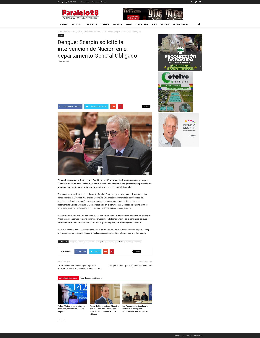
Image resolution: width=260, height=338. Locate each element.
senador (137, 242)
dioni (81, 242)
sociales (64, 24)
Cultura (117, 24)
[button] (199, 24)
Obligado (100, 242)
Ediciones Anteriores (99, 2)
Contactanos (85, 2)
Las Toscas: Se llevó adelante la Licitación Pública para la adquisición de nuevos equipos (135, 309)
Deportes (77, 24)
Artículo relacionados (68, 278)
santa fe (120, 242)
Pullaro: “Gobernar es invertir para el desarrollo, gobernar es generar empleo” (72, 309)
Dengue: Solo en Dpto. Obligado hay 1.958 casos (130, 265)
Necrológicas (180, 24)
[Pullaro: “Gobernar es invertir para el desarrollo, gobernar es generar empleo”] (72, 294)
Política (104, 24)
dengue (73, 242)
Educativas (142, 24)
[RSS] (191, 2)
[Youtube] (200, 2)
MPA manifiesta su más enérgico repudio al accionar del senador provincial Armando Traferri (79, 267)
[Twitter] (196, 2)
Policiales (91, 24)
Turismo (165, 24)
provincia (110, 242)
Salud (129, 24)
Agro (154, 24)
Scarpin (128, 242)
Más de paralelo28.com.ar (92, 278)
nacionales (90, 242)
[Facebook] (187, 2)
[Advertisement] (105, 83)
